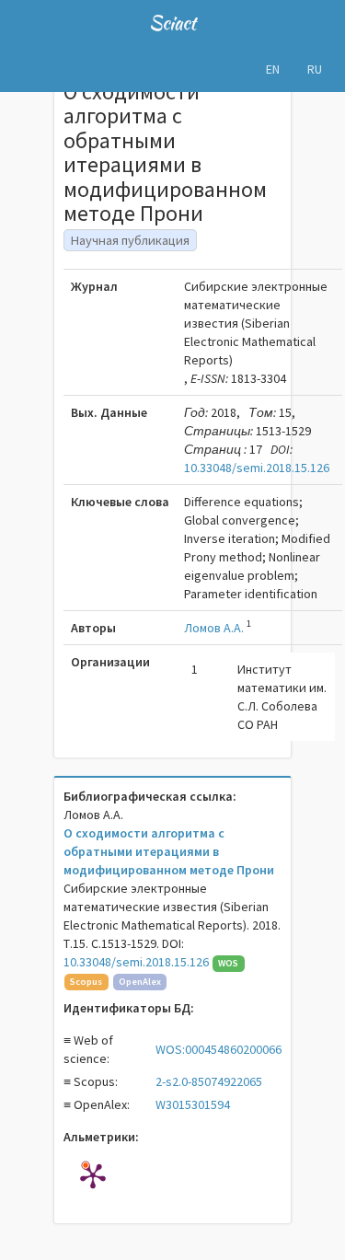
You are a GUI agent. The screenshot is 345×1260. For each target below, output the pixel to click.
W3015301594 (192, 1104)
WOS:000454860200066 (218, 1049)
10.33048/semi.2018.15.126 (256, 467)
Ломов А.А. (214, 627)
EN (273, 69)
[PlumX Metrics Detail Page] (92, 1175)
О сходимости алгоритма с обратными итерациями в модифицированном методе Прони (168, 851)
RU (314, 69)
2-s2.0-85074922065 (208, 1081)
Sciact (172, 22)
